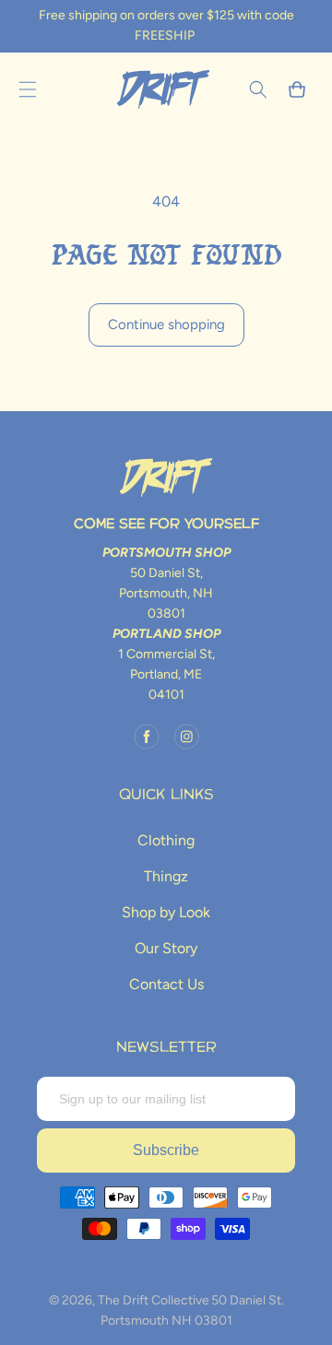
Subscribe (166, 1150)
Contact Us (166, 984)
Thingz (166, 876)
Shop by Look (166, 912)
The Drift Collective (153, 1300)
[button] (28, 89)
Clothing (166, 840)
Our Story (166, 948)
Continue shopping (166, 324)
